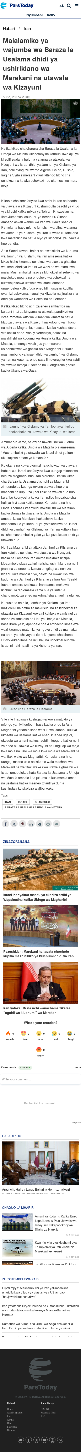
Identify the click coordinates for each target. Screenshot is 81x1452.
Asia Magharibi (14, 1412)
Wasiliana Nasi (48, 1412)
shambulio (42, 802)
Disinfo (11, 1430)
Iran (27, 28)
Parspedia (12, 1426)
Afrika (10, 1419)
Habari (9, 28)
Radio (50, 14)
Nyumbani (34, 14)
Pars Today (19, 5)
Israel (22, 802)
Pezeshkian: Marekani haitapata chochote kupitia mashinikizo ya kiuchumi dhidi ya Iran (38, 953)
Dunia (10, 1409)
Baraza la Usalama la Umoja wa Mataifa (33, 807)
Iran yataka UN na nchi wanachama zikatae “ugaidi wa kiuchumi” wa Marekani (36, 1010)
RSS (43, 1416)
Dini (9, 1423)
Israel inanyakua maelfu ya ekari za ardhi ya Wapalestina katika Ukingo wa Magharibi (37, 897)
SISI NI (45, 1409)
